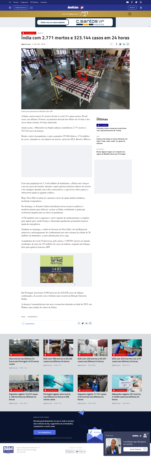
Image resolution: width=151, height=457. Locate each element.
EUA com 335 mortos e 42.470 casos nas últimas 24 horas (126, 360)
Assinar (132, 7)
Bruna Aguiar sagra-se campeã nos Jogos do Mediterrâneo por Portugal (111, 152)
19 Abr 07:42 (126, 365)
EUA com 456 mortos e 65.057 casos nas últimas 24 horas (92, 360)
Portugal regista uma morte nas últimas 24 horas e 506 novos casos (56, 396)
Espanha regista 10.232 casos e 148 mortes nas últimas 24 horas (23, 396)
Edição (20, 7)
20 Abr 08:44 (126, 403)
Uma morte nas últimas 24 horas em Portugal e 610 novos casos (24, 361)
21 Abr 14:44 (23, 368)
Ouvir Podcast (135, 449)
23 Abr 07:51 (57, 365)
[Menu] (10, 8)
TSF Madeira (34, 2)
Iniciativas (44, 2)
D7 (10, 2)
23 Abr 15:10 (57, 403)
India (23, 316)
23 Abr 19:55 (92, 403)
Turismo (15, 2)
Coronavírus (32, 316)
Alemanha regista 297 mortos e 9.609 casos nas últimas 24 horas (126, 396)
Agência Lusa (13, 368)
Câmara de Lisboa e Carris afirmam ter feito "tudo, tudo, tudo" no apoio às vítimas (112, 141)
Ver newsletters (44, 432)
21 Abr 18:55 (23, 403)
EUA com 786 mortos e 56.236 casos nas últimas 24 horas (57, 360)
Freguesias (24, 2)
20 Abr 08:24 (92, 365)
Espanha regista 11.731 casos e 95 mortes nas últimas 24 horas (92, 396)
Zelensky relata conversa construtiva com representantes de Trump (111, 129)
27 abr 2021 (38, 44)
